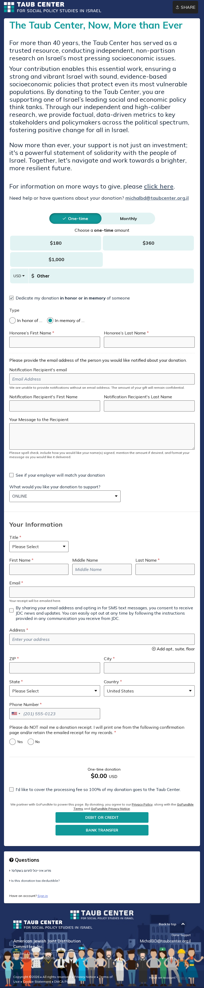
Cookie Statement (37, 981)
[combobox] (61, 496)
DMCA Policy (64, 981)
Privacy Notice (85, 977)
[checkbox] (69, 298)
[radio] (78, 218)
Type (14, 310)
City (108, 658)
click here (158, 186)
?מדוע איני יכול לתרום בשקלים (31, 871)
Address (17, 630)
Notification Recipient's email (38, 369)
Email (14, 582)
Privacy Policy (142, 804)
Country (111, 681)
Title (13, 537)
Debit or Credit (102, 817)
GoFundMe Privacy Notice (110, 809)
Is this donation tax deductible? (35, 881)
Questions (26, 860)
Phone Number (24, 704)
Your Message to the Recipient (39, 419)
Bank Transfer (102, 830)
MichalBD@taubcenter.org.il (165, 941)
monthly (128, 218)
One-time (78, 218)
